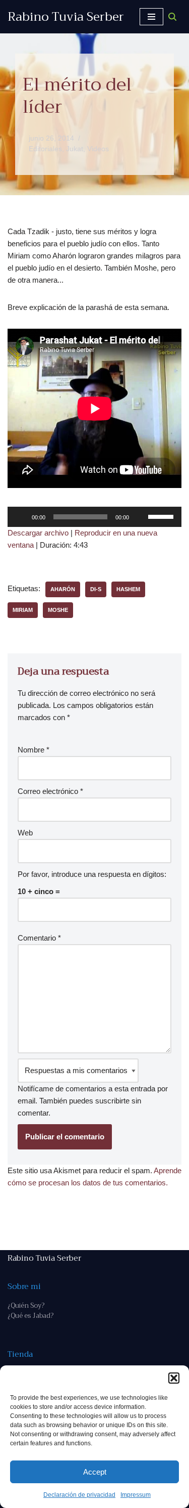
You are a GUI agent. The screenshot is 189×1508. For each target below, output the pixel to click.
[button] (174, 1378)
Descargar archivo (38, 532)
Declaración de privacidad (79, 1494)
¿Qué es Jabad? (30, 1315)
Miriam (23, 610)
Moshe (58, 610)
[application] (94, 517)
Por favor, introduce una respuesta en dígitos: (92, 874)
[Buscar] (172, 17)
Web (25, 832)
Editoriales (45, 149)
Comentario (39, 938)
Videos (98, 149)
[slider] (162, 516)
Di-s (95, 589)
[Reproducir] (21, 517)
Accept (94, 1472)
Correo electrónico (50, 791)
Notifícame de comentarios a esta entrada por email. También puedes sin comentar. (93, 1100)
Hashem (128, 589)
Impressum (135, 1494)
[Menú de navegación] (151, 16)
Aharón (62, 589)
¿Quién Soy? (26, 1305)
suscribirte (112, 1100)
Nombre (33, 749)
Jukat (74, 149)
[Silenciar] (140, 517)
